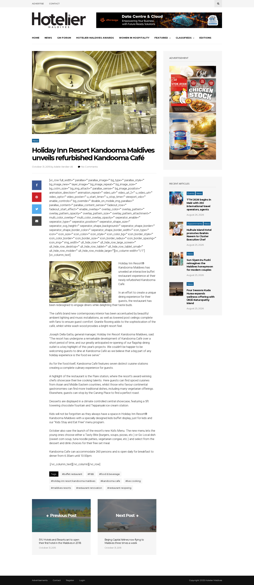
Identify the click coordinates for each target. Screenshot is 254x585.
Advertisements (40, 580)
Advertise (38, 3)
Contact (54, 3)
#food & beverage (109, 474)
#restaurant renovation (89, 487)
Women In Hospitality (134, 37)
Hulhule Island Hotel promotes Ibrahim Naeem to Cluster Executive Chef (199, 234)
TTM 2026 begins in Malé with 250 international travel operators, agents (199, 204)
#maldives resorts (61, 487)
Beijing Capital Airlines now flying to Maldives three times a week (124, 541)
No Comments (89, 166)
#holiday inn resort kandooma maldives (73, 481)
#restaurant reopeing (119, 487)
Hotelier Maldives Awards (95, 37)
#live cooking (133, 481)
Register (70, 580)
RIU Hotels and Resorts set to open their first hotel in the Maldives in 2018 (60, 541)
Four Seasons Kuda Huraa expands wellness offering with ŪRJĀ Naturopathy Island (201, 297)
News (48, 37)
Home (35, 37)
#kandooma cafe (110, 481)
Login (82, 580)
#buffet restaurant (72, 474)
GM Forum (64, 37)
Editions (205, 37)
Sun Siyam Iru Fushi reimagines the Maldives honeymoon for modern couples (200, 264)
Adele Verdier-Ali (63, 166)
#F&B (91, 474)
